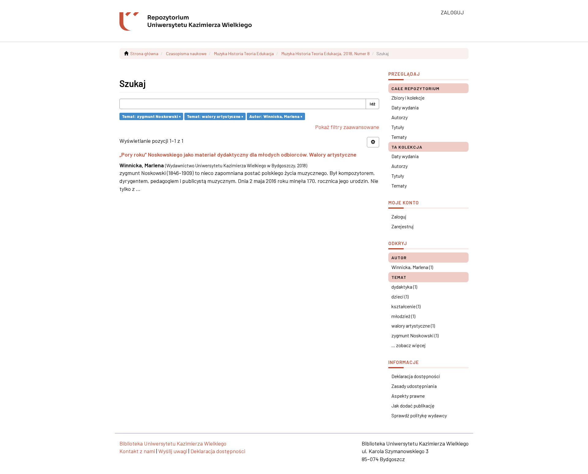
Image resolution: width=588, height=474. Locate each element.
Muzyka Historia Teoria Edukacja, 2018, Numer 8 (325, 53)
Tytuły (397, 127)
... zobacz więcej (408, 345)
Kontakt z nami (137, 451)
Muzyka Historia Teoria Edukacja (244, 53)
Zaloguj (398, 216)
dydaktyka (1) (404, 287)
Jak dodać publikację (413, 405)
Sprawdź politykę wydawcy (419, 415)
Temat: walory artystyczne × (215, 116)
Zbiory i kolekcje (407, 97)
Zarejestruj (402, 226)
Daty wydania (405, 107)
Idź (372, 103)
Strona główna (144, 53)
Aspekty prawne (408, 396)
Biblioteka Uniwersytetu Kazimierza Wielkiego (172, 443)
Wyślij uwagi (172, 451)
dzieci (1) (400, 296)
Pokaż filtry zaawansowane (347, 126)
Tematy (399, 137)
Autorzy (399, 117)
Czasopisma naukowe (186, 53)
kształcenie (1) (405, 306)
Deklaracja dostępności (415, 376)
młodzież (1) (403, 316)
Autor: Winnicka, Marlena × (275, 116)
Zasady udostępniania (414, 386)
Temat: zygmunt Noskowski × (151, 116)
